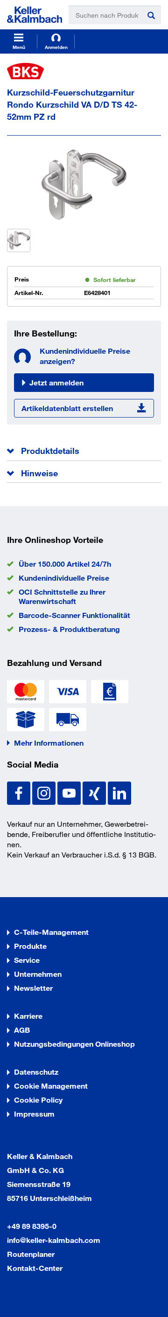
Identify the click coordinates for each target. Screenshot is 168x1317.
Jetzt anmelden (56, 382)
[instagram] (44, 792)
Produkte (30, 945)
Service (27, 959)
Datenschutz (36, 1071)
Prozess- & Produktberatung (69, 628)
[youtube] (70, 792)
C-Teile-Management (51, 931)
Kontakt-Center (35, 1267)
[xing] (95, 792)
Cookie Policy (38, 1099)
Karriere (28, 1015)
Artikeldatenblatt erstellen (67, 408)
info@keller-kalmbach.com (53, 1239)
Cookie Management (51, 1085)
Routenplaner (31, 1253)
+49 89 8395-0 (31, 1225)
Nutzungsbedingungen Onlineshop (74, 1043)
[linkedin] (119, 792)
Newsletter (33, 987)
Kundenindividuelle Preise (64, 577)
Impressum (34, 1113)
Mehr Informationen (49, 742)
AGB (22, 1029)
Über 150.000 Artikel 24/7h (65, 563)
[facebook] (19, 792)
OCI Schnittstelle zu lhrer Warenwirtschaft (62, 596)
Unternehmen (38, 973)
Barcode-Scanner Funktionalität (74, 614)
